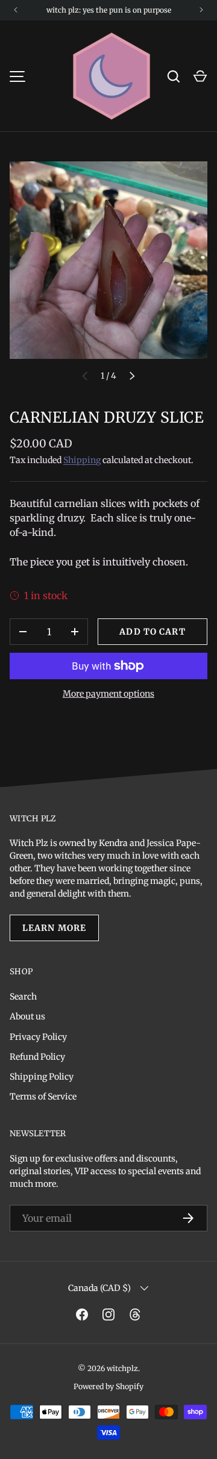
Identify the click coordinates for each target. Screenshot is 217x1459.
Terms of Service (43, 1096)
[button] (200, 76)
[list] (108, 260)
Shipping (82, 460)
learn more (54, 927)
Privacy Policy (38, 1036)
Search (23, 996)
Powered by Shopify (108, 1386)
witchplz (122, 1368)
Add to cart (152, 631)
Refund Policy (37, 1056)
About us (27, 1016)
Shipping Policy (42, 1076)
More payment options (108, 693)
